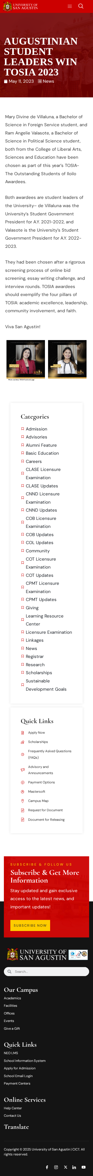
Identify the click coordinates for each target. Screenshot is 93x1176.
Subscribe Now (30, 925)
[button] (81, 6)
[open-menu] (68, 6)
